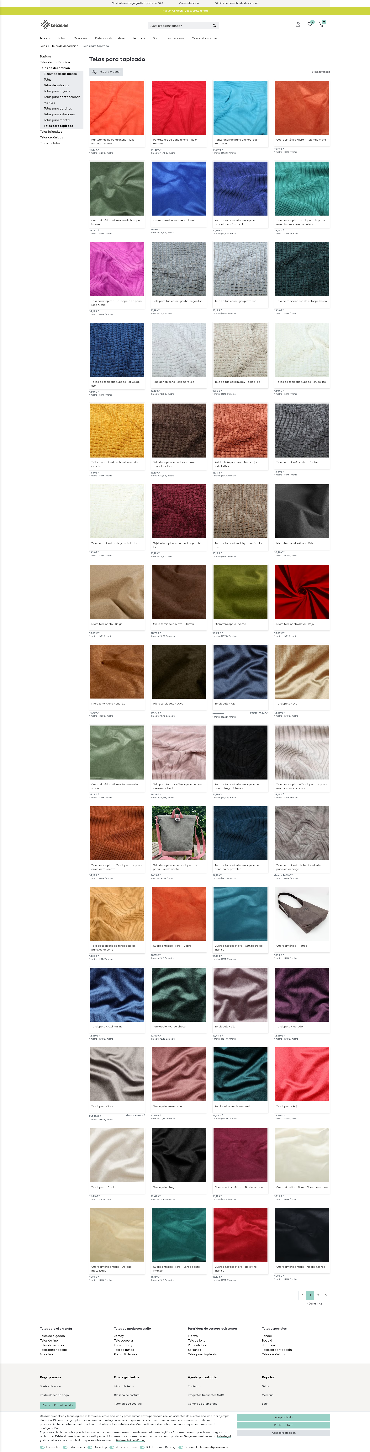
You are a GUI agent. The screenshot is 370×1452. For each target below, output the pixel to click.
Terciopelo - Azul (225, 703)
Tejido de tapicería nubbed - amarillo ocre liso (115, 464)
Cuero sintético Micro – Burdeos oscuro (240, 1187)
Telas (62, 38)
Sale (156, 38)
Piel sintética (197, 1345)
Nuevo (45, 38)
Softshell (194, 1349)
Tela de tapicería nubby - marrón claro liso (239, 545)
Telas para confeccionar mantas (62, 99)
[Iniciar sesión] (298, 24)
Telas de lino (49, 1340)
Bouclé (267, 1340)
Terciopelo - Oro (286, 703)
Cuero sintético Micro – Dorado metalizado (111, 1269)
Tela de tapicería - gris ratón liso (297, 462)
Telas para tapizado (58, 125)
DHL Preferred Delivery (161, 1447)
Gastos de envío (50, 1386)
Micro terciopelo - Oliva (168, 703)
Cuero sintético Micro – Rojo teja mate (301, 139)
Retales (139, 38)
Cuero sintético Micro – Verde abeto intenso (176, 1269)
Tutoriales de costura (128, 1403)
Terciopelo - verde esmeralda (234, 1106)
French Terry (123, 1345)
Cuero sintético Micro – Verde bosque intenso (115, 222)
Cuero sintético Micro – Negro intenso (300, 1267)
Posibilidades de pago (54, 1395)
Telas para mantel (57, 120)
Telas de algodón (52, 1335)
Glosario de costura (127, 1395)
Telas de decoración (64, 46)
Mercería (80, 38)
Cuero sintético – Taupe (291, 946)
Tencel (267, 1335)
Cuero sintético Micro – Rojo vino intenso (236, 1269)
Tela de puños (124, 1349)
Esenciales (53, 1447)
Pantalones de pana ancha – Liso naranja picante (113, 141)
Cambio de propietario (202, 1403)
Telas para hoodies (53, 1349)
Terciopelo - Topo (102, 1106)
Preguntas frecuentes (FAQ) (206, 1395)
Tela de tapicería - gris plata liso (235, 301)
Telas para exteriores (59, 114)
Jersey (119, 1335)
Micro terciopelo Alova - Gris (294, 543)
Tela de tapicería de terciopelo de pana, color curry (113, 948)
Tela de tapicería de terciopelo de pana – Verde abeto (175, 867)
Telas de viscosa (52, 1345)
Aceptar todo (284, 1417)
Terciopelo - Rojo (287, 1106)
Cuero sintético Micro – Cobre (172, 946)
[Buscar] (214, 25)
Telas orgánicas (51, 137)
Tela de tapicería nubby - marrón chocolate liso (174, 464)
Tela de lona (196, 1340)
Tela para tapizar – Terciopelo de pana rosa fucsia (116, 303)
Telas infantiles (51, 131)
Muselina (46, 1354)
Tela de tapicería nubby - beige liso (237, 382)
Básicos (45, 56)
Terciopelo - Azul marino (107, 1026)
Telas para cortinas (58, 108)
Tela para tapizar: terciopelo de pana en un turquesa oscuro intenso (300, 222)
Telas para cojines (57, 91)
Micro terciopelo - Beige (107, 624)
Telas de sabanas (56, 85)
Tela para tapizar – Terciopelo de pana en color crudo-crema (301, 786)
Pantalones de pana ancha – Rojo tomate (175, 141)
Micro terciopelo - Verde (230, 624)
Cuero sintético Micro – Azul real (174, 220)
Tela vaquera (123, 1340)
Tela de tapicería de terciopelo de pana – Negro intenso (237, 786)
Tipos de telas (50, 143)
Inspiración (175, 38)
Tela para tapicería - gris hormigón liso (178, 301)
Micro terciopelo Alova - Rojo (295, 624)
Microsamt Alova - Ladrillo (108, 703)
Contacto (194, 1386)
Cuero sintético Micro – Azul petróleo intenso (239, 948)
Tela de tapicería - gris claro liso (173, 382)
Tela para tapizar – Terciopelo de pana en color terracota (116, 867)
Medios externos (126, 1447)
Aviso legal (224, 1436)
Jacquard (269, 1345)
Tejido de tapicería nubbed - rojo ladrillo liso (236, 464)
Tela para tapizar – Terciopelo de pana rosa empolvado (178, 786)
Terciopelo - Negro (165, 1187)
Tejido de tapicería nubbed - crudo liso (301, 382)
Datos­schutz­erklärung (130, 1440)
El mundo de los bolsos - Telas (61, 76)
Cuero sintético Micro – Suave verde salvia (114, 786)
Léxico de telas (124, 1386)
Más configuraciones (214, 1447)
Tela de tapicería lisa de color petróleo (301, 301)
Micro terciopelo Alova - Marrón (173, 624)
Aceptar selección (284, 1433)
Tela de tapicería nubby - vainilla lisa (114, 543)
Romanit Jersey (125, 1354)
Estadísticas (77, 1447)
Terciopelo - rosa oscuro (168, 1106)
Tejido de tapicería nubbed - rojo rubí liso (176, 545)
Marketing (100, 1447)
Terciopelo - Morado (289, 1026)
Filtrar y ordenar (110, 71)
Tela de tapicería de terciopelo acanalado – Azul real (235, 222)
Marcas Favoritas (204, 38)
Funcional (190, 1447)
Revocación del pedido (58, 1405)
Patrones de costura (110, 38)
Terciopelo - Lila (225, 1026)
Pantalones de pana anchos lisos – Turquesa (237, 141)
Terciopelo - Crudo (103, 1187)
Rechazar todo (283, 1425)
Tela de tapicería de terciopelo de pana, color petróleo (237, 867)
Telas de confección (55, 62)
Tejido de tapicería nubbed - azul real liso (115, 384)
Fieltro (193, 1335)
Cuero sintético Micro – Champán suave (302, 1187)
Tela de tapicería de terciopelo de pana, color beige (298, 867)
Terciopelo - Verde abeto (169, 1026)
